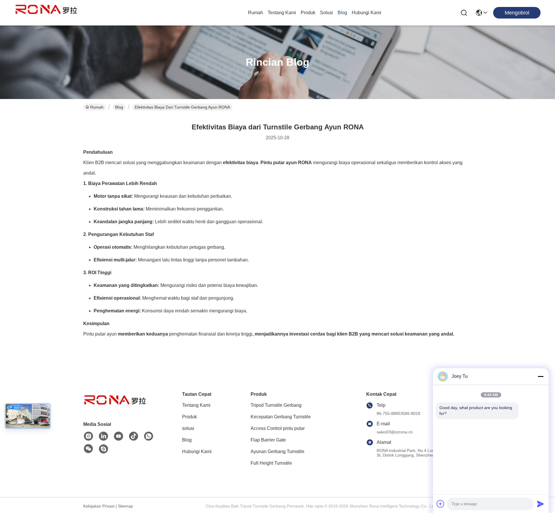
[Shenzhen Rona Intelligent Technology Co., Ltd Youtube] (118, 436)
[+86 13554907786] (103, 449)
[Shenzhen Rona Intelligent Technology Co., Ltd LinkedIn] (103, 436)
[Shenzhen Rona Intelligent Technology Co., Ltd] (46, 12)
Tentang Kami (282, 12)
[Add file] (440, 503)
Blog (342, 12)
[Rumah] (115, 407)
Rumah (255, 12)
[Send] (540, 503)
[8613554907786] (148, 436)
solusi (326, 12)
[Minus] (540, 376)
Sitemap (125, 506)
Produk (308, 12)
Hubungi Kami (366, 12)
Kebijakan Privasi (98, 506)
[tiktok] (133, 436)
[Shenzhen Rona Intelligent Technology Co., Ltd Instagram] (88, 436)
